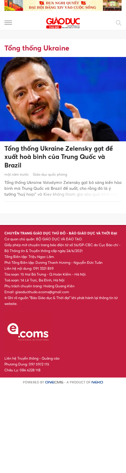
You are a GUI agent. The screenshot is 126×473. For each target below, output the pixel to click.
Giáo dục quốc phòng (50, 174)
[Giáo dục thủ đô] (63, 22)
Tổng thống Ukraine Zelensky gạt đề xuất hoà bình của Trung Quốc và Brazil (58, 157)
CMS (54, 382)
